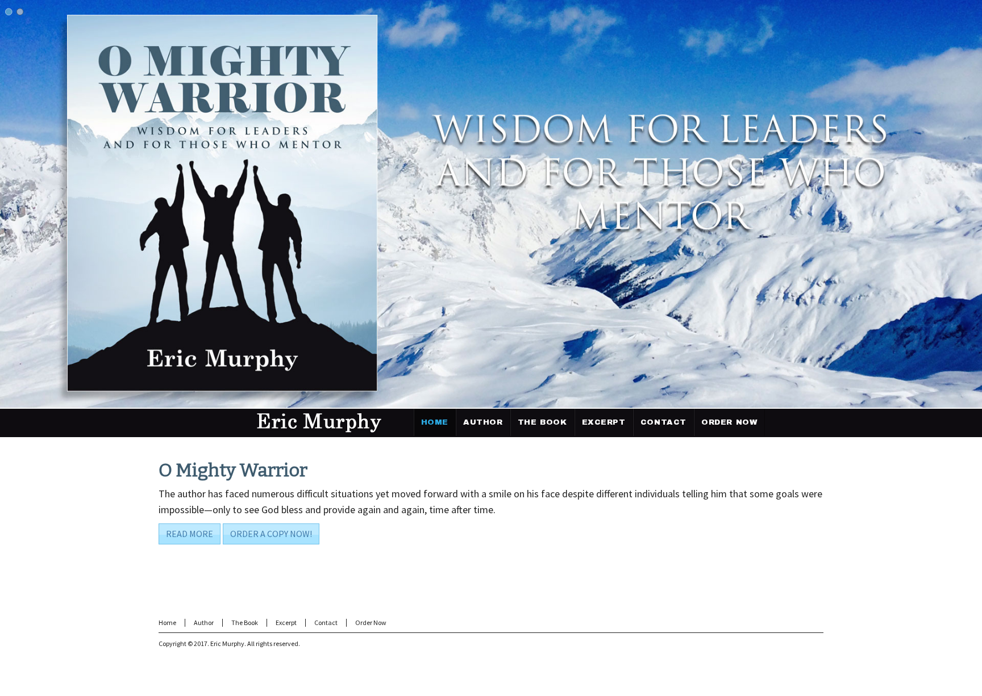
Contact (326, 622)
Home (167, 622)
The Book (244, 622)
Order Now (370, 622)
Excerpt (286, 622)
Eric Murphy (227, 643)
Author (204, 622)
